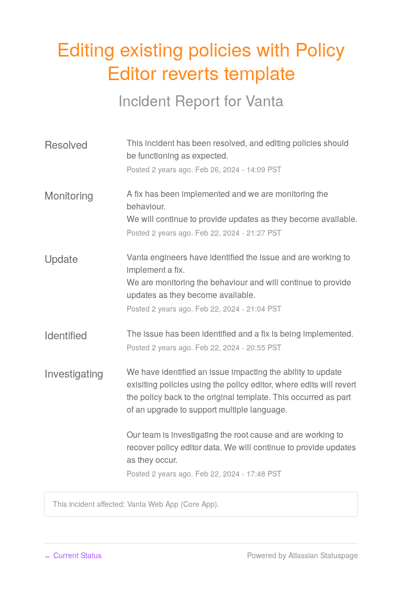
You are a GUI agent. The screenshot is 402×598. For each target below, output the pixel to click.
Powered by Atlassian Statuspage (302, 555)
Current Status (73, 555)
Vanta (264, 100)
